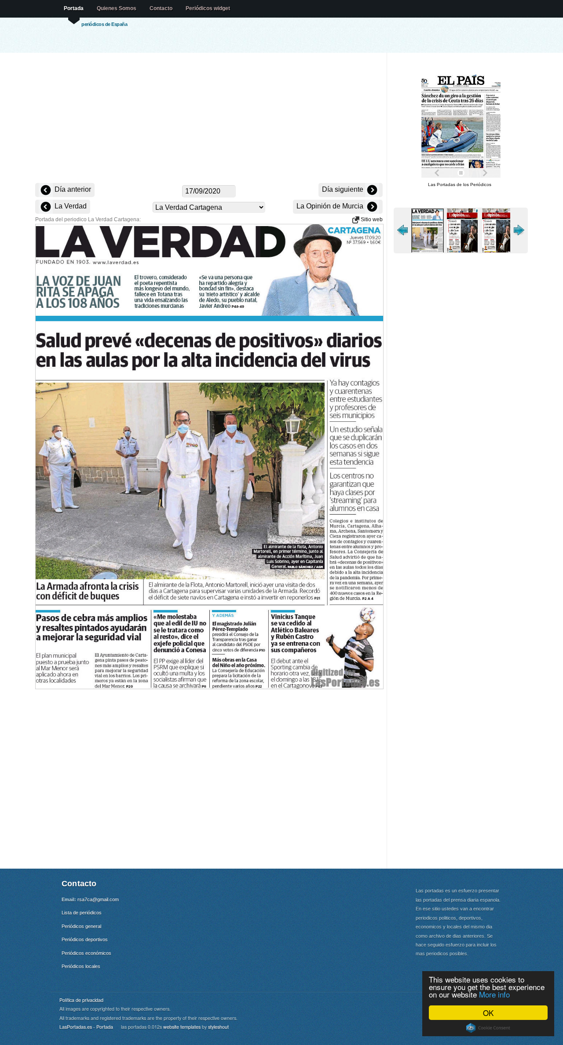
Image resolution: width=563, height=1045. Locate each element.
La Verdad (70, 206)
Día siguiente (343, 189)
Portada (74, 8)
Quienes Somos (116, 8)
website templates (182, 1026)
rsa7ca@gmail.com (98, 899)
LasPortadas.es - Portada (86, 1026)
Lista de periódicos (82, 912)
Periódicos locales (81, 966)
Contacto (161, 8)
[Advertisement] (209, 118)
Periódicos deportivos (85, 939)
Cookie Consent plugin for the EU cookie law (488, 1028)
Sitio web (371, 219)
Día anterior (72, 189)
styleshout (218, 1026)
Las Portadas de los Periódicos (459, 184)
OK (488, 1012)
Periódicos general (81, 926)
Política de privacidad (81, 1000)
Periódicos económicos (86, 953)
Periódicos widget (208, 8)
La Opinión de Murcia (330, 206)
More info (494, 994)
